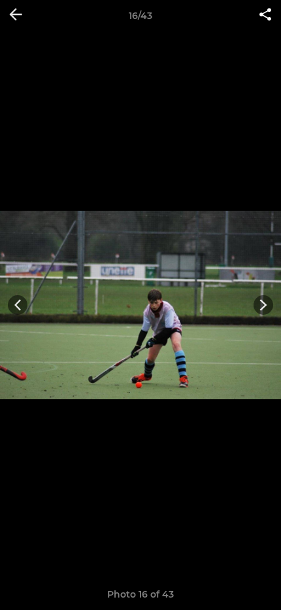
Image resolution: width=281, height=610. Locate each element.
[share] (265, 16)
